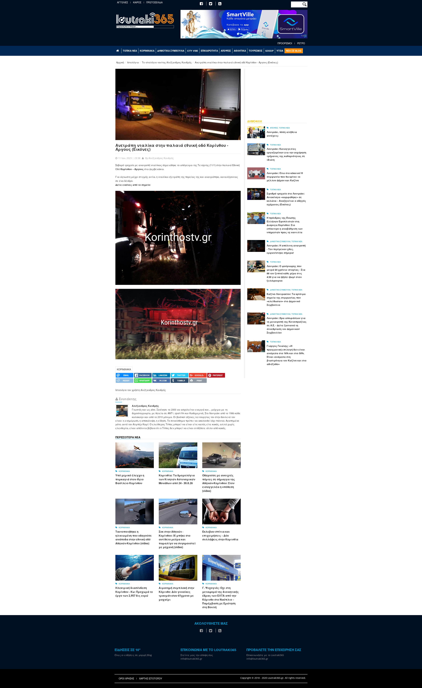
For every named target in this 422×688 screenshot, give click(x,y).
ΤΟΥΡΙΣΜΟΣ (255, 50)
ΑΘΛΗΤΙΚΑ (240, 50)
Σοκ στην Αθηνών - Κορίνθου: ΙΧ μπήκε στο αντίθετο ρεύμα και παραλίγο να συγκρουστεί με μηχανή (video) (177, 539)
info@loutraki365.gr (191, 658)
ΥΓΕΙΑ (279, 50)
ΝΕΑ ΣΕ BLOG (293, 50)
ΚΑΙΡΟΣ (137, 2)
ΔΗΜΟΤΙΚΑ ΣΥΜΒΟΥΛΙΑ (170, 50)
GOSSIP (269, 50)
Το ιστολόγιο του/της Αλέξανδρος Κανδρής (167, 62)
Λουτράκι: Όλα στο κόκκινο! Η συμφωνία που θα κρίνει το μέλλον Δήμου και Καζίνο (285, 177)
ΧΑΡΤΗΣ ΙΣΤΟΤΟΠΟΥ (150, 678)
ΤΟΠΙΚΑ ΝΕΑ (130, 50)
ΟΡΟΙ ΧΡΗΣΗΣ (126, 678)
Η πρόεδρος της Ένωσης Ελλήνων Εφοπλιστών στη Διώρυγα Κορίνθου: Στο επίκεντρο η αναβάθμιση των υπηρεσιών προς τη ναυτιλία (284, 225)
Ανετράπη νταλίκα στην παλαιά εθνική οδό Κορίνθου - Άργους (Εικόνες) (171, 147)
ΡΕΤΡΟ (301, 43)
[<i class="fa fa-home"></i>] (118, 50)
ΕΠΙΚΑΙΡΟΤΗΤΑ (209, 50)
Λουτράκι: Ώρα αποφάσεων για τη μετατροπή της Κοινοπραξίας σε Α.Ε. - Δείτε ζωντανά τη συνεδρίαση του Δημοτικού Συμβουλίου (286, 325)
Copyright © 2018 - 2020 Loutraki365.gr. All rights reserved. (273, 677)
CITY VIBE (192, 50)
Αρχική (120, 62)
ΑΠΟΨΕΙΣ (226, 50)
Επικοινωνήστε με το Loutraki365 (265, 655)
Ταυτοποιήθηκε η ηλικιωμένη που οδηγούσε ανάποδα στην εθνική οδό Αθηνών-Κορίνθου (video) (133, 537)
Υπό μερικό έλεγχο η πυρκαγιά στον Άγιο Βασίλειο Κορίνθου (129, 479)
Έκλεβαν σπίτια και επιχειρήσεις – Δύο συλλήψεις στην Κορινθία (220, 535)
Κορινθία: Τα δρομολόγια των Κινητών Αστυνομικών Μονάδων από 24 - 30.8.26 (177, 479)
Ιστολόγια (133, 62)
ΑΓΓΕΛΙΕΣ (122, 2)
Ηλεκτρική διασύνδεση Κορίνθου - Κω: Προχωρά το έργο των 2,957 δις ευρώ (134, 591)
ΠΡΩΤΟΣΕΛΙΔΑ (154, 2)
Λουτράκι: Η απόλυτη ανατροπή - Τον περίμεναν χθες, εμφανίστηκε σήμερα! (286, 249)
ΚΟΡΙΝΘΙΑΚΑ (147, 50)
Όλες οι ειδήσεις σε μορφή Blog (133, 655)
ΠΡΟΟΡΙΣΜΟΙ (285, 43)
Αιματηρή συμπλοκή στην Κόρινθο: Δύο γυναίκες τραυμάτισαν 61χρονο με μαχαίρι (176, 593)
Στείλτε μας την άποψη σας (197, 655)
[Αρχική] (145, 20)
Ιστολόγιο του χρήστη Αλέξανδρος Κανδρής (140, 390)
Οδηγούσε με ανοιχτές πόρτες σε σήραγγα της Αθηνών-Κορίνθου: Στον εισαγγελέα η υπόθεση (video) (218, 483)
